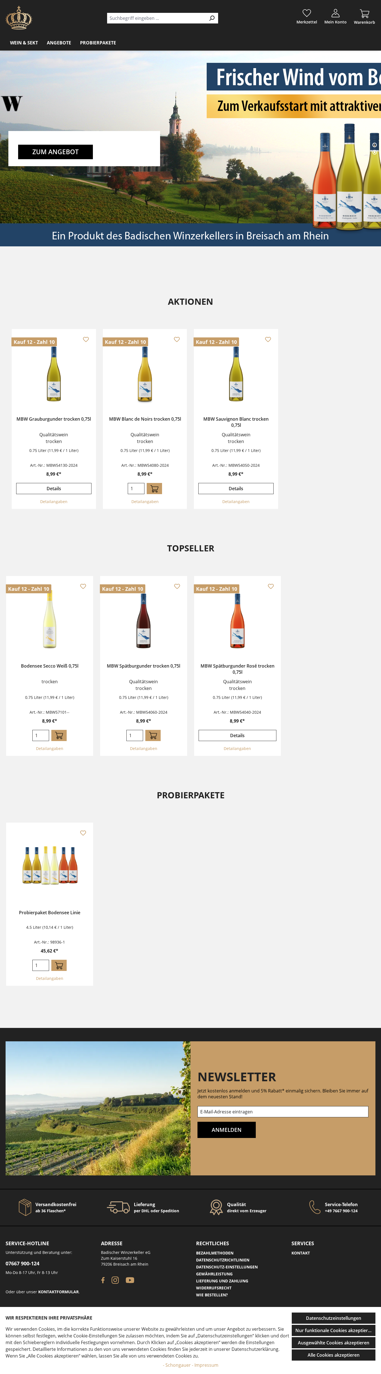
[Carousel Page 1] (374, 145)
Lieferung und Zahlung (222, 1280)
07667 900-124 (22, 1263)
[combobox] (156, 18)
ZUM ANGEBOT (55, 151)
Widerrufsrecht (214, 1287)
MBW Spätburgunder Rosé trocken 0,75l (237, 669)
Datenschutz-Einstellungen (227, 1267)
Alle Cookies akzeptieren (334, 1355)
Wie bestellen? (212, 1294)
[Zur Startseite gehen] (19, 18)
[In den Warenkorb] (154, 488)
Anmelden (227, 1130)
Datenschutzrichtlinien (222, 1260)
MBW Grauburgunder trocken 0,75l (53, 419)
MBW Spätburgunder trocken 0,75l (143, 666)
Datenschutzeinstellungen (333, 1318)
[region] (190, 419)
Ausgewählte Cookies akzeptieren (333, 1343)
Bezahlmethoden (214, 1253)
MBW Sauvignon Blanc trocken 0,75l (236, 422)
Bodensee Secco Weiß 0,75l (49, 666)
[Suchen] (211, 18)
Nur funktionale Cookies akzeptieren (334, 1330)
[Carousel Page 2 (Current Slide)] (374, 152)
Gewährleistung (214, 1274)
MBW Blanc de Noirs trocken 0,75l (145, 419)
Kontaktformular (58, 1291)
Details (54, 488)
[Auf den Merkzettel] (85, 339)
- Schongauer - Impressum (190, 1365)
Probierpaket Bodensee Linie (49, 912)
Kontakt (300, 1253)
